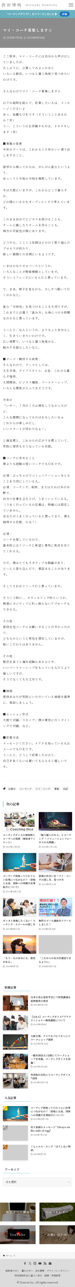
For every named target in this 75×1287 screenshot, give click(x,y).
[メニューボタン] (71, 5)
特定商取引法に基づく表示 (28, 1275)
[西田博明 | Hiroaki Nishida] (29, 5)
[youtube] (40, 1263)
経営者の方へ (12, 1270)
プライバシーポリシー (58, 1270)
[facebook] (25, 1263)
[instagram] (35, 1263)
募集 (56, 788)
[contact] (50, 1263)
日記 (65, 788)
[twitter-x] (30, 1263)
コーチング (25, 788)
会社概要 (39, 1270)
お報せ (12, 788)
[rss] (45, 1263)
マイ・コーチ (42, 788)
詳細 (64, 14)
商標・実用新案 (52, 1275)
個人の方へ (27, 1270)
